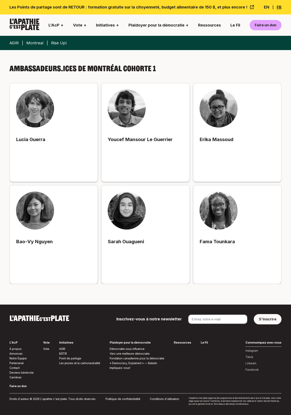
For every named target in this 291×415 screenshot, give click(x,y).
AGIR (14, 43)
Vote (46, 348)
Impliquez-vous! (120, 367)
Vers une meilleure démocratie (130, 353)
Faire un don (265, 25)
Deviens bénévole (22, 372)
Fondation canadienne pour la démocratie (137, 358)
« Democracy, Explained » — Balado (133, 363)
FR (279, 7)
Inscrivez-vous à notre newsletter (149, 319)
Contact (15, 367)
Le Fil (235, 25)
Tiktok (249, 357)
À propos (16, 348)
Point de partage (70, 358)
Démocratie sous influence (127, 348)
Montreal (34, 43)
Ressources (209, 25)
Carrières (16, 377)
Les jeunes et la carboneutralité (79, 363)
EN (266, 7)
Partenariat (17, 363)
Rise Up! (59, 43)
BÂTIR (63, 353)
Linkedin (250, 363)
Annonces (16, 353)
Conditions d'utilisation (164, 399)
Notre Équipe (18, 358)
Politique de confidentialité (123, 399)
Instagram (251, 350)
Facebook (252, 369)
